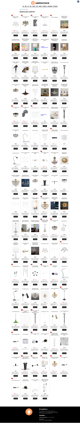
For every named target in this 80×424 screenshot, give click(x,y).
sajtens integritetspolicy (48, 420)
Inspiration (55, 6)
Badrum (40, 6)
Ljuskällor (44, 6)
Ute (28, 6)
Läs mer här (15, 35)
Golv (30, 6)
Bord (26, 6)
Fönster (33, 6)
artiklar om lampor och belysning (53, 412)
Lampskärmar (50, 6)
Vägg (37, 6)
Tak (23, 6)
